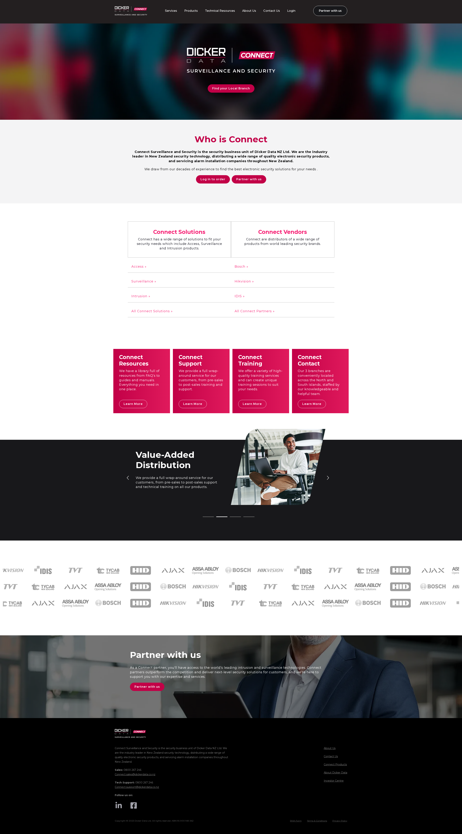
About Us (329, 748)
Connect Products (335, 764)
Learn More (133, 404)
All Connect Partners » (255, 311)
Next (328, 477)
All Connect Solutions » (152, 311)
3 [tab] (231, 517)
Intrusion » (140, 296)
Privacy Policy (339, 820)
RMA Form (296, 820)
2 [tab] (218, 517)
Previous (128, 477)
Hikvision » (244, 281)
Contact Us (331, 756)
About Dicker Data (335, 772)
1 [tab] (204, 517)
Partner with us (249, 179)
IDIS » (240, 296)
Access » (139, 267)
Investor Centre (334, 780)
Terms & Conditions (317, 820)
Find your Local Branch (231, 88)
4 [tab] (245, 517)
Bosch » (241, 267)
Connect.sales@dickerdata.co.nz (135, 774)
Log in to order (213, 179)
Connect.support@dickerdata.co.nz (137, 787)
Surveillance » (143, 281)
